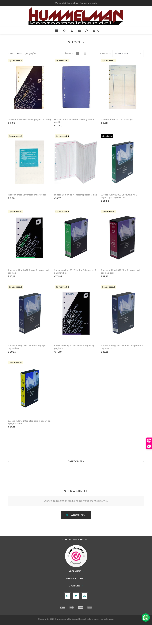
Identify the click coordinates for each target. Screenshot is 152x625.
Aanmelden (78, 515)
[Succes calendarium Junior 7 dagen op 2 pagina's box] (76, 237)
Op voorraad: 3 (15, 136)
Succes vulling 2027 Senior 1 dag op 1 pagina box (27, 347)
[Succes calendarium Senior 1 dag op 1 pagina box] (29, 313)
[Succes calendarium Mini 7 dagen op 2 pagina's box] (122, 237)
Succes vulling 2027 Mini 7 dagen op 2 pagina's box (120, 271)
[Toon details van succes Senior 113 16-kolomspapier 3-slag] (76, 162)
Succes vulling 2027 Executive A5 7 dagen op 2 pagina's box (119, 196)
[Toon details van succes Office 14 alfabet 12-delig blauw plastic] (76, 87)
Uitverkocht (107, 136)
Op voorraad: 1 (108, 61)
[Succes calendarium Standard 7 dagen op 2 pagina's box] (29, 388)
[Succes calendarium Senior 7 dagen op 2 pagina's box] (122, 313)
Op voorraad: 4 (15, 61)
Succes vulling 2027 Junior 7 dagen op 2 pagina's (28, 271)
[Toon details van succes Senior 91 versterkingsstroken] (29, 162)
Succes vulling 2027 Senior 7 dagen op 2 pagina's (75, 347)
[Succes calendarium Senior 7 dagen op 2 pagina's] (76, 313)
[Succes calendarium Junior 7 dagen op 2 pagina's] (29, 237)
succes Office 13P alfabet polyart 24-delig (29, 119)
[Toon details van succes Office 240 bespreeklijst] (122, 87)
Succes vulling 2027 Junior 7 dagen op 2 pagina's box (75, 271)
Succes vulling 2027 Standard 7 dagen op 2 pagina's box (29, 422)
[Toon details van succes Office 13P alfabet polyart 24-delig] (29, 87)
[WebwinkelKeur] (76, 556)
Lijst (84, 53)
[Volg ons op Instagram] (67, 596)
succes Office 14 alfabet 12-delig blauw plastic (74, 120)
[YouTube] (84, 596)
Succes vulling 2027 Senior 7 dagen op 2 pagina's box (122, 347)
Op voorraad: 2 (15, 211)
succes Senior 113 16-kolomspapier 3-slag (75, 194)
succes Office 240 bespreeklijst (117, 119)
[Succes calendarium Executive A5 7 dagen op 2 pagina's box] (122, 162)
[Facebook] (76, 596)
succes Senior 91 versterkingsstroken (27, 194)
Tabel (77, 53)
